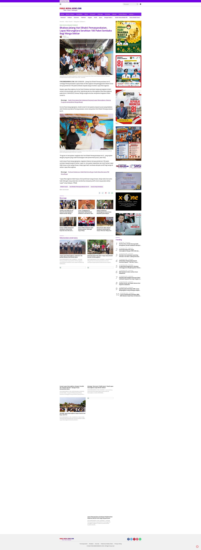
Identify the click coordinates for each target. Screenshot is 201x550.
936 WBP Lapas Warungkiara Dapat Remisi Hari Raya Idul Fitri (73, 414)
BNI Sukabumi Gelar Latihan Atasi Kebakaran (128, 272)
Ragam (90, 17)
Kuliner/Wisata (123, 14)
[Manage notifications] (197, 546)
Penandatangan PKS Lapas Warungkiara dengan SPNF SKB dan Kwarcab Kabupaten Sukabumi (129, 250)
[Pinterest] (134, 539)
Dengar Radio (108, 17)
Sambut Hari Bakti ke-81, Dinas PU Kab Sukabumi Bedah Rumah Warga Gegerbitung (66, 212)
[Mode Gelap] (140, 4)
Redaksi (64, 36)
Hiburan (114, 14)
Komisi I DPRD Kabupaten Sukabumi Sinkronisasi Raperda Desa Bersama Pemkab (67, 229)
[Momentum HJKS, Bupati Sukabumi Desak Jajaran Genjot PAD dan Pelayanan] (105, 221)
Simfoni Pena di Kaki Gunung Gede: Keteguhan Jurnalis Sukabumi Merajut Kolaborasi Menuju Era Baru (129, 244)
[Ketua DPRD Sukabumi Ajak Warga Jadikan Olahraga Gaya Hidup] (86, 221)
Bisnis (86, 14)
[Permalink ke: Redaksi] (61, 36)
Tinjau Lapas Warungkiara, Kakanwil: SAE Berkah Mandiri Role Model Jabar (71, 256)
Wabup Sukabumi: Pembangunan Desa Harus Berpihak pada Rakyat (104, 212)
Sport (100, 17)
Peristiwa (107, 14)
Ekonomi (76, 17)
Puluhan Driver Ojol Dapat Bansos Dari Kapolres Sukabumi (129, 284)
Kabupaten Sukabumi (72, 25)
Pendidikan (79, 14)
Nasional (63, 17)
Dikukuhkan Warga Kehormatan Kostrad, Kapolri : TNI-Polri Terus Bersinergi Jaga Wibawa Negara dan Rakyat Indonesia (129, 261)
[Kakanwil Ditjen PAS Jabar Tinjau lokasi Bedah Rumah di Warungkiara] (100, 247)
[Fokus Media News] (70, 9)
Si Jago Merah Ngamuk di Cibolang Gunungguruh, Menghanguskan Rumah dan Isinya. (130, 267)
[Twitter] (131, 539)
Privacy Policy (118, 543)
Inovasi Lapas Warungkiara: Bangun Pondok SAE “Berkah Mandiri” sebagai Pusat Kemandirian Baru (72, 388)
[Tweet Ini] (103, 193)
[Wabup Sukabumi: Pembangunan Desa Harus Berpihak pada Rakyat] (105, 204)
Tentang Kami (83, 543)
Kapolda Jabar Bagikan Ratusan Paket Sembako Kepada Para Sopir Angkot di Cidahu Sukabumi (129, 278)
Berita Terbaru (70, 14)
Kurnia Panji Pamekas (97, 186)
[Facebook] (128, 539)
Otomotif (92, 14)
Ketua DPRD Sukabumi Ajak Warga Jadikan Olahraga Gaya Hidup (85, 229)
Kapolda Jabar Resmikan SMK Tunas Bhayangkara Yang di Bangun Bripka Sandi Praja (129, 289)
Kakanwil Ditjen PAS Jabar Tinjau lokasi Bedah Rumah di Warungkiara (100, 256)
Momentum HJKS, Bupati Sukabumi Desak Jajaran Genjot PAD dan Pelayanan (104, 229)
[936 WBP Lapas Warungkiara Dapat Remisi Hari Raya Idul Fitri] (73, 404)
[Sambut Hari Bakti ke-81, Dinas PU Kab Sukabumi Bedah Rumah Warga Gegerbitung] (68, 204)
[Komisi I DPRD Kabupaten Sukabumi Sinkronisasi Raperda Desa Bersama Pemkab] (68, 221)
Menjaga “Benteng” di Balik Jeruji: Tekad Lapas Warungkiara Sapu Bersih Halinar (100, 387)
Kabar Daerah (63, 25)
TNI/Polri (83, 17)
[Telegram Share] (109, 193)
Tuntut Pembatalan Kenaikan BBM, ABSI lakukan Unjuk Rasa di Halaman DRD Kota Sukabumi (130, 295)
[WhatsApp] (140, 539)
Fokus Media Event (135, 17)
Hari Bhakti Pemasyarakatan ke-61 (79, 186)
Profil (95, 17)
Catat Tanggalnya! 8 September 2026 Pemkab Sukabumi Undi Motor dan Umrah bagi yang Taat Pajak (86, 212)
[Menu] (61, 4)
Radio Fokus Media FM (121, 17)
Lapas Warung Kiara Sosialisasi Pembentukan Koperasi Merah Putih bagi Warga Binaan (100, 517)
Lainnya (131, 14)
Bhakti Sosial (64, 186)
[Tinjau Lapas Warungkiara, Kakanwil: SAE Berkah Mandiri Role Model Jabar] (73, 247)
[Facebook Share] (99, 193)
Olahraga (100, 14)
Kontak (97, 543)
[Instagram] (137, 539)
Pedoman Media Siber (107, 543)
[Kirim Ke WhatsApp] (112, 193)
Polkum (70, 17)
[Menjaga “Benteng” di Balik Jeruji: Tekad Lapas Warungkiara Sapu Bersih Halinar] (100, 326)
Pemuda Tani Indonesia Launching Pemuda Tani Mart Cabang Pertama (129, 255)
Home (62, 14)
